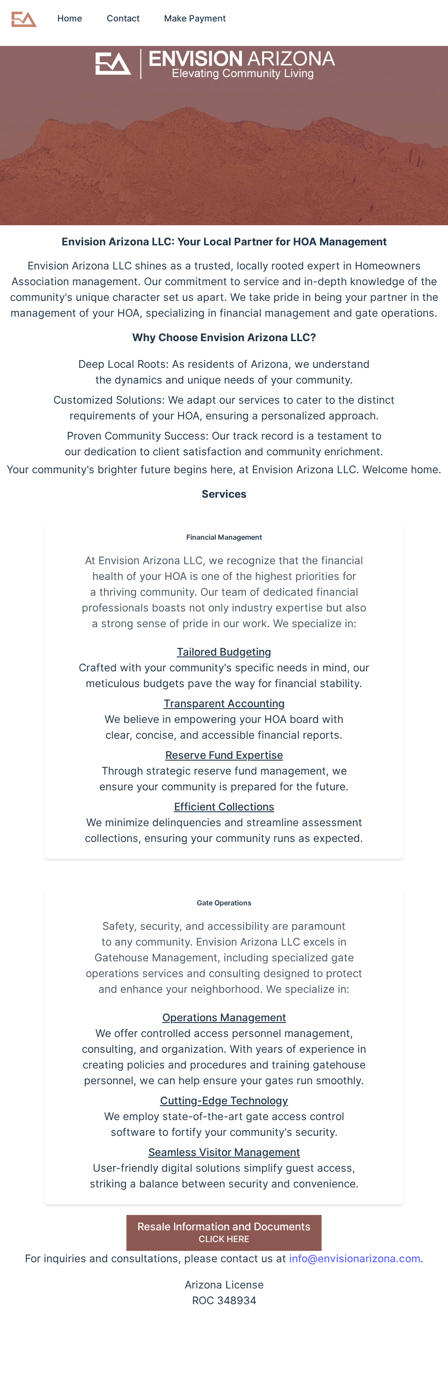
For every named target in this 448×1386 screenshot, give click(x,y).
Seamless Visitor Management (224, 1152)
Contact (123, 18)
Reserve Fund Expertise (224, 755)
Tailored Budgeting (224, 652)
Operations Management (224, 1017)
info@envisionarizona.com (354, 1258)
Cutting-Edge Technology (224, 1100)
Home (69, 18)
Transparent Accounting (224, 703)
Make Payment (195, 18)
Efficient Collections (224, 806)
